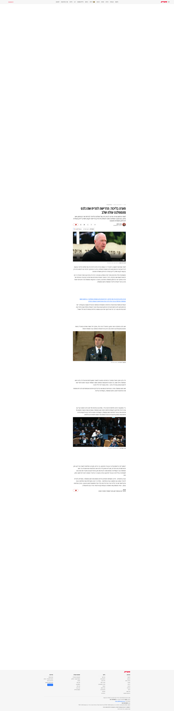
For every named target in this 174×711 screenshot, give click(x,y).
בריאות (86, 2)
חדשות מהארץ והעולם (118, 204)
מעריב (125, 204)
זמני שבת (78, 688)
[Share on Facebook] (91, 224)
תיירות (71, 2)
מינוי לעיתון (103, 688)
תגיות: (124, 489)
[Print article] (81, 224)
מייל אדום (103, 680)
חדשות (116, 2)
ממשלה (108, 491)
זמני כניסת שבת (64, 2)
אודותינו (103, 691)
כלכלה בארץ (127, 680)
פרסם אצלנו (102, 679)
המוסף (104, 686)
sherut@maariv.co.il (120, 701)
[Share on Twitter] (88, 224)
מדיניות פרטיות (50, 680)
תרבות (98, 2)
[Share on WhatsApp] (84, 224)
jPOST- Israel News (75, 679)
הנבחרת (112, 2)
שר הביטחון (119, 491)
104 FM (78, 686)
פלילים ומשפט (80, 2)
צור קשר (103, 677)
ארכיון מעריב (102, 689)
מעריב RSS (103, 682)
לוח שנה (57, 2)
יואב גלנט (113, 491)
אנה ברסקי (119, 224)
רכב (75, 2)
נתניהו (100, 491)
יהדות (129, 689)
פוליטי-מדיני (109, 204)
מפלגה (104, 491)
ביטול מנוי (103, 693)
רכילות (91, 2)
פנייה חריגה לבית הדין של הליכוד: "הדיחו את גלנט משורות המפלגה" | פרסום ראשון (103, 299)
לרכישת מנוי (10, 2)
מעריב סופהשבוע (101, 684)
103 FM (78, 682)
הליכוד (124, 491)
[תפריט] (169, 2)
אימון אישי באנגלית (76, 677)
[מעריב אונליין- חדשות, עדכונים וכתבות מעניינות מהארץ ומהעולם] (164, 1)
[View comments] (75, 224)
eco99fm (78, 684)
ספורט (102, 2)
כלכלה (107, 2)
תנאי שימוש (51, 677)
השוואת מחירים (77, 689)
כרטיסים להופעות (127, 693)
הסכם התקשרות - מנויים (48, 679)
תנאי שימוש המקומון (49, 682)
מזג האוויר (128, 691)
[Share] (95, 224)
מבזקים (128, 679)
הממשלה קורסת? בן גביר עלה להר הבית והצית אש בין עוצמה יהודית (107, 301)
